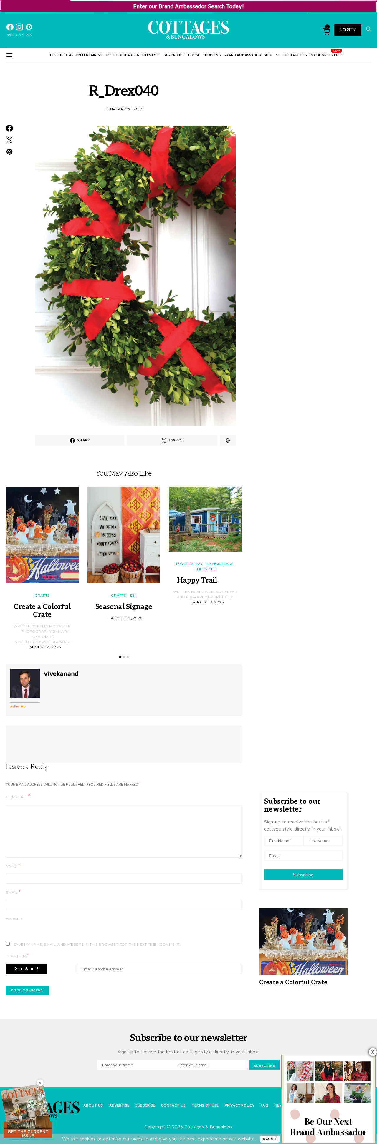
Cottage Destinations (304, 55)
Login (347, 30)
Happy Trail (205, 580)
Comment (16, 797)
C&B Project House (181, 55)
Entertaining (89, 55)
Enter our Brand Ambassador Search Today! (188, 6)
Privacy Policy (239, 1105)
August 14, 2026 (45, 647)
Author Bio (17, 706)
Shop (269, 55)
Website (14, 918)
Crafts (42, 595)
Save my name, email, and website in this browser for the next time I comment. (97, 944)
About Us (93, 1105)
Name (13, 866)
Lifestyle (151, 55)
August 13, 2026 (126, 618)
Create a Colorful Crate (42, 611)
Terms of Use (205, 1105)
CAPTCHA (18, 955)
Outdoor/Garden (123, 55)
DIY (133, 595)
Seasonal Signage (123, 607)
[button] (120, 657)
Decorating (189, 563)
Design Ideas (62, 55)
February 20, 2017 (123, 109)
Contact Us (173, 1105)
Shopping (212, 55)
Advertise (119, 1105)
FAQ (264, 1105)
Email (13, 892)
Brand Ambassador (242, 55)
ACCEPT (270, 1139)
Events (336, 55)
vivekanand (61, 673)
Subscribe (303, 874)
